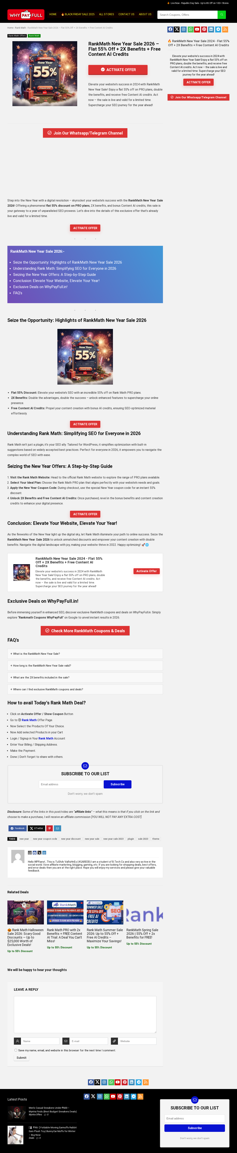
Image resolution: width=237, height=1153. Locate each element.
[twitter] (177, 29)
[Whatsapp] (191, 29)
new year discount (71, 839)
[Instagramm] (184, 29)
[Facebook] (170, 29)
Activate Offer (121, 70)
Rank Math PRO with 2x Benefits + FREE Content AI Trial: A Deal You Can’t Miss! (64, 935)
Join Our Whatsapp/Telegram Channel (88, 133)
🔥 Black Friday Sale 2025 (78, 14)
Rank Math (20, 28)
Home (53, 14)
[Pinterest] (204, 29)
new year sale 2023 (113, 839)
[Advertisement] (85, 169)
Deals (31, 1138)
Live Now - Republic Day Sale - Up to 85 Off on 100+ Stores (200, 3)
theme (155, 839)
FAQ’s (17, 293)
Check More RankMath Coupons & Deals (88, 631)
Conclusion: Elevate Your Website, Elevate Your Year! (56, 280)
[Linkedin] (211, 29)
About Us (145, 14)
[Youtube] (197, 29)
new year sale (92, 839)
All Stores (106, 14)
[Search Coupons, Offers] (222, 15)
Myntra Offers (35, 1114)
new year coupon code (45, 839)
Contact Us (126, 14)
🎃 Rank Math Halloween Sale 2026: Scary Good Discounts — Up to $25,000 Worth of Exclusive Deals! (25, 937)
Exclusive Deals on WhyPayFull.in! (40, 287)
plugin (131, 839)
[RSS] (225, 29)
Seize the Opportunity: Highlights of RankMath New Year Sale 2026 (67, 262)
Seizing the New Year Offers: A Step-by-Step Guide (54, 274)
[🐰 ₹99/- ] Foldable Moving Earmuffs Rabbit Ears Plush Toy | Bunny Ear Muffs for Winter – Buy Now (53, 1131)
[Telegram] (218, 29)
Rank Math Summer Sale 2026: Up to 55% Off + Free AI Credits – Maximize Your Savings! (105, 935)
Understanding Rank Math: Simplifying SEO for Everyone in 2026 (64, 268)
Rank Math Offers (17, 36)
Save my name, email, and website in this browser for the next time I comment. (67, 1050)
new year (24, 839)
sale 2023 (143, 839)
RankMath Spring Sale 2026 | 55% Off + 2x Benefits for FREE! (142, 933)
